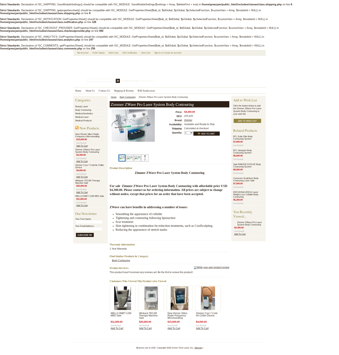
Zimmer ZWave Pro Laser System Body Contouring (87, 150)
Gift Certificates (129, 53)
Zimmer (188, 120)
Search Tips (147, 81)
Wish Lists (113, 53)
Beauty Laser (81, 106)
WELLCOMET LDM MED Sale (89, 196)
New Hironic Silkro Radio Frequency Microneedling (87, 135)
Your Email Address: (84, 226)
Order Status (98, 53)
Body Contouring (83, 110)
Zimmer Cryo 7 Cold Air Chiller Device (206, 314)
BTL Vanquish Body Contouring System (242, 151)
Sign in (157, 53)
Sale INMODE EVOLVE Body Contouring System (247, 165)
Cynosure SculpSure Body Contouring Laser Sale (246, 179)
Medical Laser (82, 117)
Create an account (172, 53)
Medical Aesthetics (84, 113)
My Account (82, 53)
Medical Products (83, 120)
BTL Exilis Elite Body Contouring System (243, 137)
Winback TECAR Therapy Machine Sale (87, 181)
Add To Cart (82, 146)
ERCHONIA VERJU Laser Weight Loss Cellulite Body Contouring (245, 194)
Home (114, 97)
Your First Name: (83, 219)
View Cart (145, 53)
